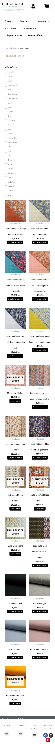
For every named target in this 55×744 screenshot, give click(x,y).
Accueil (8, 48)
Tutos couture (29, 28)
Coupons (24, 21)
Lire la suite (15, 401)
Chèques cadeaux (13, 35)
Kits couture (10, 28)
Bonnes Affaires (36, 35)
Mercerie (42, 21)
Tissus (8, 21)
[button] (6, 733)
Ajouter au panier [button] (15, 242)
